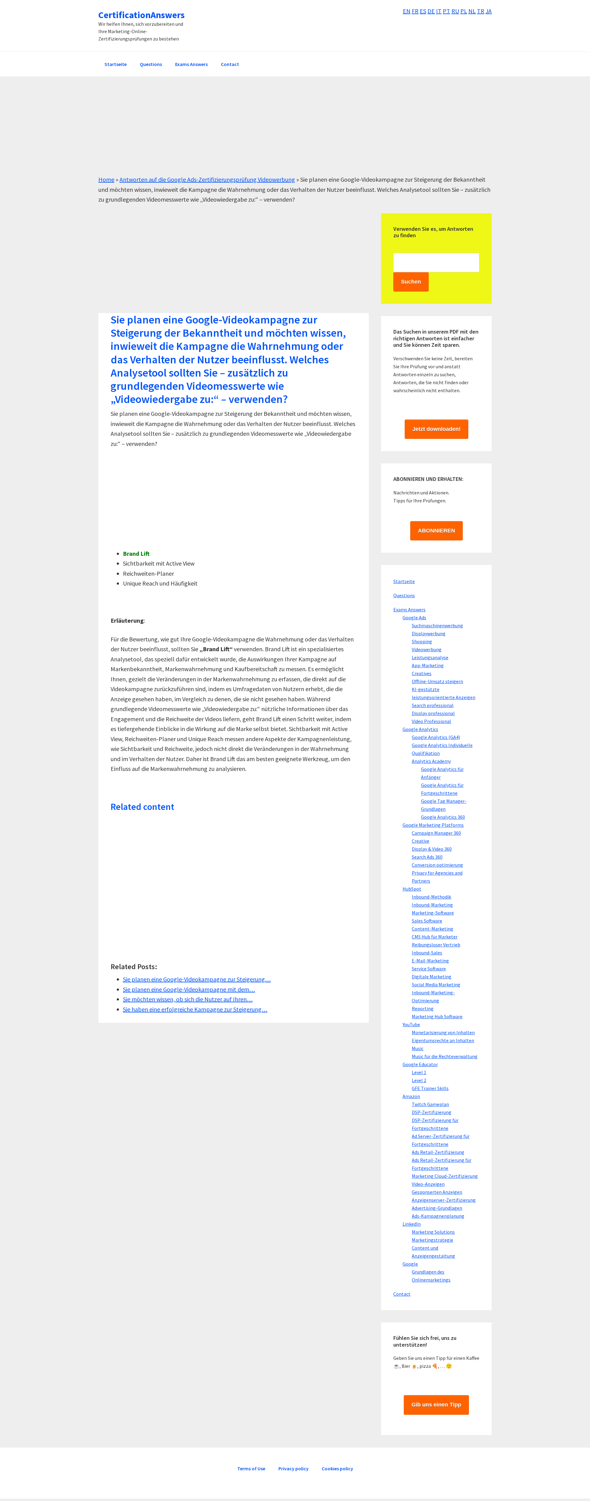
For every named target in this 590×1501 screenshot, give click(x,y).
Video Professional (431, 721)
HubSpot (412, 889)
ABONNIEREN (436, 531)
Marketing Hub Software (437, 1016)
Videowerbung (427, 649)
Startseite (404, 581)
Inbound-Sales (427, 953)
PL (463, 11)
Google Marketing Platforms (433, 825)
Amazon (411, 1096)
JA (489, 11)
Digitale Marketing (431, 976)
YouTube (411, 1024)
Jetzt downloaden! (436, 429)
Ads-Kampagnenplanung (438, 1216)
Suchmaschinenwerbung (437, 625)
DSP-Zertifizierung (431, 1112)
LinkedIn (412, 1224)
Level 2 (419, 1080)
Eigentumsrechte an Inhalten (443, 1040)
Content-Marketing (432, 929)
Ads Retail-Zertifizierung (438, 1152)
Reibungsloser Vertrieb (436, 945)
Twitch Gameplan (430, 1104)
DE (431, 11)
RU (455, 11)
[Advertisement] (282, 132)
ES (423, 11)
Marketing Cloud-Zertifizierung (445, 1176)
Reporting (423, 1008)
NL (472, 11)
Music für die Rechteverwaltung (445, 1056)
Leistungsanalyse (430, 657)
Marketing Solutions (433, 1232)
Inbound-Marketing (432, 905)
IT (439, 11)
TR (480, 11)
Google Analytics (420, 729)
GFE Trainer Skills (430, 1088)
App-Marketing (428, 665)
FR (415, 11)
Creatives (421, 673)
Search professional (433, 705)
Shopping (422, 641)
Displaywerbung (429, 633)
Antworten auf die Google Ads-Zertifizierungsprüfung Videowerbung (207, 179)
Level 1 (419, 1072)
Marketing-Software (433, 913)
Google (410, 1264)
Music (417, 1048)
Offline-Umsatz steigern (437, 681)
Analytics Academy (431, 761)
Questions (404, 595)
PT (446, 11)
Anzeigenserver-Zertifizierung (444, 1200)
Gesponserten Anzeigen (437, 1192)
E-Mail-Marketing (430, 960)
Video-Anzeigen (428, 1184)
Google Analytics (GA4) (436, 737)
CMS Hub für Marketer (435, 937)
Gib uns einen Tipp (436, 1405)
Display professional (433, 713)
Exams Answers (409, 609)
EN (407, 11)
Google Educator (420, 1064)
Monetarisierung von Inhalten (443, 1032)
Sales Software (427, 921)
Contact (402, 1294)
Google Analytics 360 (443, 817)
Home (106, 179)
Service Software (429, 968)
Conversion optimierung (437, 865)
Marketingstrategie (432, 1240)
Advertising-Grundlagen (437, 1208)
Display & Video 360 (432, 849)
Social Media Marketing (436, 984)
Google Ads (414, 617)
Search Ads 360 (427, 857)
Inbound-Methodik (431, 897)
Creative (420, 841)
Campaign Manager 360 (436, 833)
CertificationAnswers (141, 15)
